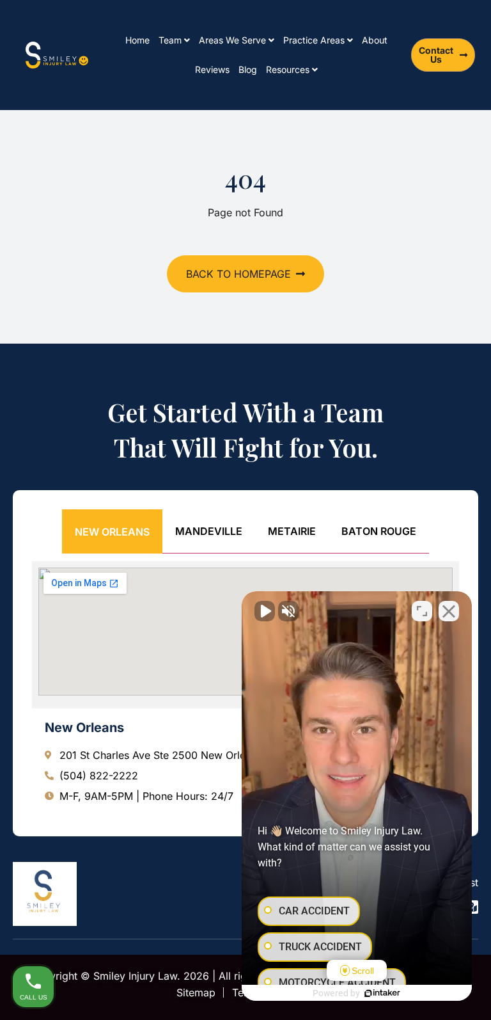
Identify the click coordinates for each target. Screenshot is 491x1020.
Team (170, 40)
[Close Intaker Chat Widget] (449, 611)
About (374, 40)
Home (137, 40)
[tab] (112, 531)
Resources (287, 69)
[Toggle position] (422, 611)
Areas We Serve (232, 40)
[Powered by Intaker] (382, 993)
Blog (247, 69)
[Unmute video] (264, 611)
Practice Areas (314, 40)
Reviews (212, 69)
